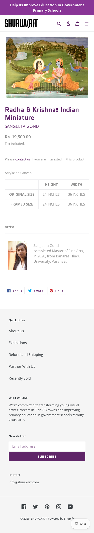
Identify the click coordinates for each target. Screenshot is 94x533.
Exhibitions (18, 342)
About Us (16, 331)
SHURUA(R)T (39, 519)
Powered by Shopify (61, 519)
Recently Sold (20, 378)
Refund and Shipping (26, 354)
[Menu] (86, 23)
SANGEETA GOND (22, 126)
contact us (23, 159)
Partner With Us (22, 366)
